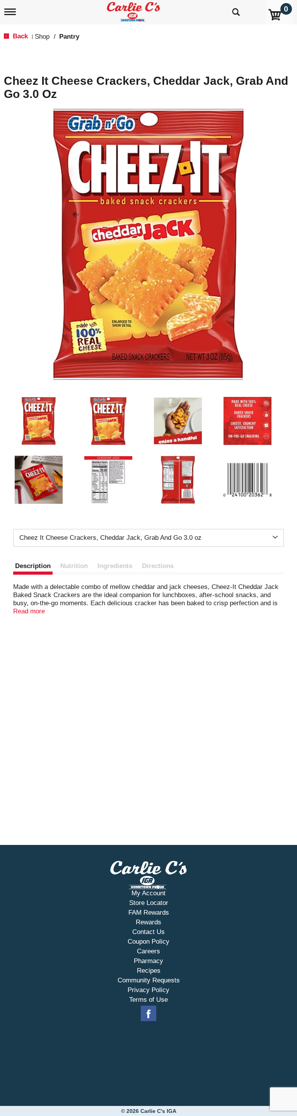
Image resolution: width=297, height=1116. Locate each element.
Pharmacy (148, 961)
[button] (38, 420)
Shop (42, 36)
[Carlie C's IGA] (134, 10)
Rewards (148, 922)
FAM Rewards (148, 912)
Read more (29, 611)
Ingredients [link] (114, 566)
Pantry (69, 36)
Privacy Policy (148, 990)
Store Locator (148, 903)
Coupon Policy (148, 941)
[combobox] (148, 537)
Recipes (148, 970)
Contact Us (148, 932)
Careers (148, 951)
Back (19, 36)
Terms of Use (148, 999)
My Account (148, 893)
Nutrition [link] (74, 566)
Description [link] (33, 566)
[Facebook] (148, 1014)
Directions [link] (158, 566)
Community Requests (149, 980)
